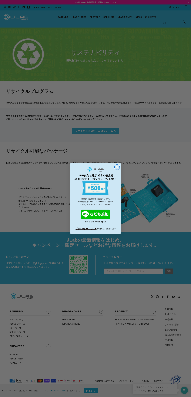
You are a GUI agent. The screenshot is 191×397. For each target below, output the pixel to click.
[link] (95, 214)
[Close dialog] (117, 167)
